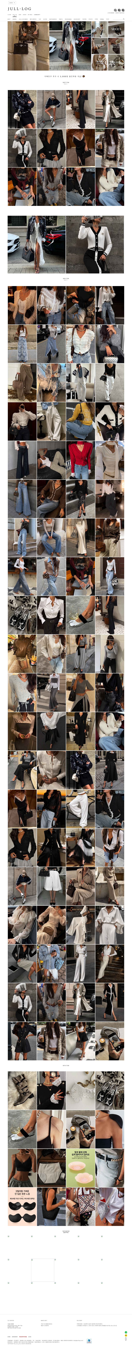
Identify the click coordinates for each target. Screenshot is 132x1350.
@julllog (66, 1232)
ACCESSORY (77, 19)
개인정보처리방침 (23, 1336)
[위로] (126, 1337)
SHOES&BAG (68, 19)
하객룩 (96, 19)
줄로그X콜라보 (33, 19)
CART (20, 14)
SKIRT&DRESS (53, 19)
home (9, 1336)
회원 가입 (15, 14)
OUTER (45, 19)
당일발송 (102, 19)
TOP (40, 19)
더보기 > (66, 280)
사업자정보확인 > (56, 1342)
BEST (9, 19)
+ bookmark (110, 12)
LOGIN (9, 14)
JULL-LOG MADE (23, 19)
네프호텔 (84, 19)
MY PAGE (30, 14)
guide (29, 1336)
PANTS (61, 19)
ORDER (24, 14)
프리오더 (91, 19)
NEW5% (15, 19)
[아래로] (126, 1339)
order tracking (119, 12)
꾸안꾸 (107, 19)
